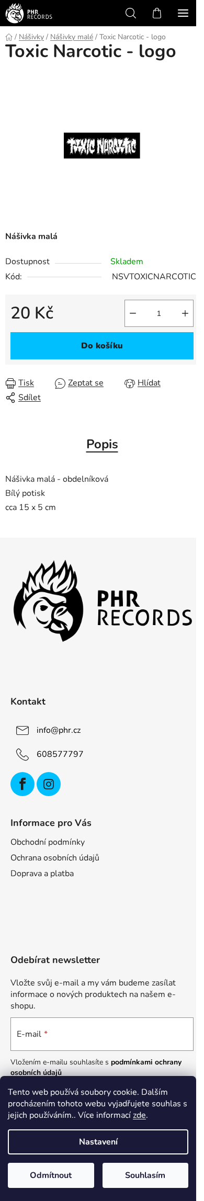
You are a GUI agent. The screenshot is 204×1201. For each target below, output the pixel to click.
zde (139, 1115)
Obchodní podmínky (47, 842)
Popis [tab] (102, 444)
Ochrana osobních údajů (54, 858)
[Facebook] (22, 784)
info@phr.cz (59, 730)
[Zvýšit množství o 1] (185, 313)
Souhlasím (145, 1175)
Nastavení (98, 1142)
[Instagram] (49, 784)
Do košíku (102, 346)
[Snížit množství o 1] (133, 313)
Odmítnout (51, 1175)
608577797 (60, 754)
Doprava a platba (42, 873)
